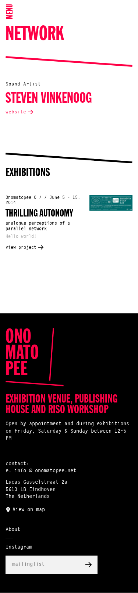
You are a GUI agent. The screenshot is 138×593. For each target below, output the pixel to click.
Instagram (19, 547)
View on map (29, 510)
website (16, 112)
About (13, 529)
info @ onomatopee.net (45, 471)
